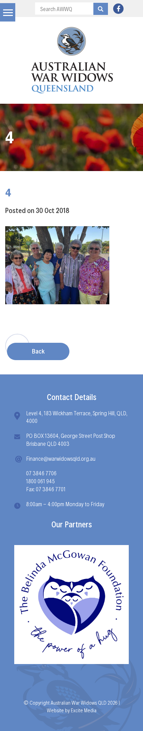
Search (100, 9)
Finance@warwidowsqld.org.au (60, 458)
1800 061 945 (40, 480)
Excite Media (83, 710)
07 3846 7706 (41, 472)
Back (38, 351)
